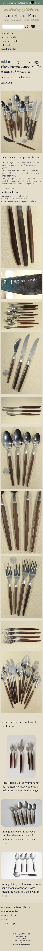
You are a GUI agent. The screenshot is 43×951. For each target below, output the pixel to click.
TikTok (37, 3)
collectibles (6, 44)
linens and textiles (10, 41)
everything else (8, 48)
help (7, 919)
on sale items (13, 911)
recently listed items (17, 907)
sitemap (9, 923)
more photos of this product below (20, 157)
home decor (7, 33)
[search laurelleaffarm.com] (27, 27)
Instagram (22, 3)
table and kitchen (9, 37)
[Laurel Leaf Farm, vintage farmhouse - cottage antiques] (21, 14)
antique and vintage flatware (15, 198)
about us (10, 915)
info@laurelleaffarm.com (21, 945)
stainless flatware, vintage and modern (20, 201)
